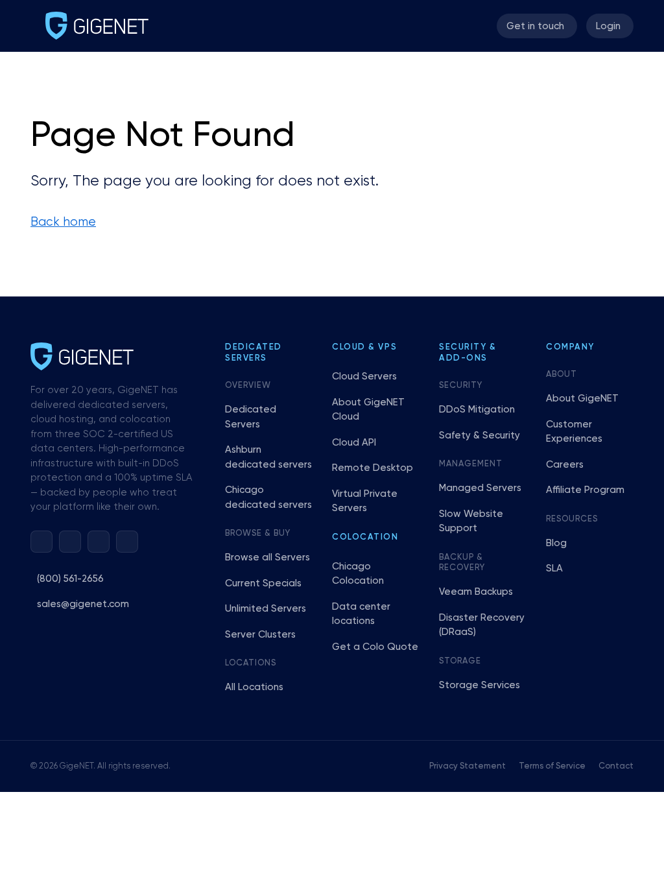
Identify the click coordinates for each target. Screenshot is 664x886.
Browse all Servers (267, 557)
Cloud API (354, 443)
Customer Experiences (574, 432)
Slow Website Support (471, 521)
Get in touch (535, 26)
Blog (556, 543)
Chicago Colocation (358, 574)
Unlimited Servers (265, 609)
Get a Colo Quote (375, 647)
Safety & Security (479, 435)
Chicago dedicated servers (268, 497)
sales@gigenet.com (83, 604)
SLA (554, 568)
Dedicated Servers (250, 417)
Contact (616, 766)
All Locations (254, 687)
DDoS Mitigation (477, 409)
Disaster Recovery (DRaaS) (482, 625)
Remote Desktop (372, 468)
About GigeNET (582, 398)
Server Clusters (260, 635)
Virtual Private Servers (364, 501)
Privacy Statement (467, 766)
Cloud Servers (364, 376)
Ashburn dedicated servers (268, 457)
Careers (565, 465)
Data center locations (361, 614)
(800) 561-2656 (70, 579)
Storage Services (479, 685)
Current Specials (263, 583)
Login (608, 26)
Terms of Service (552, 766)
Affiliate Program (585, 490)
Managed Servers (480, 488)
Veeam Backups (476, 592)
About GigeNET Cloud (368, 410)
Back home (63, 222)
